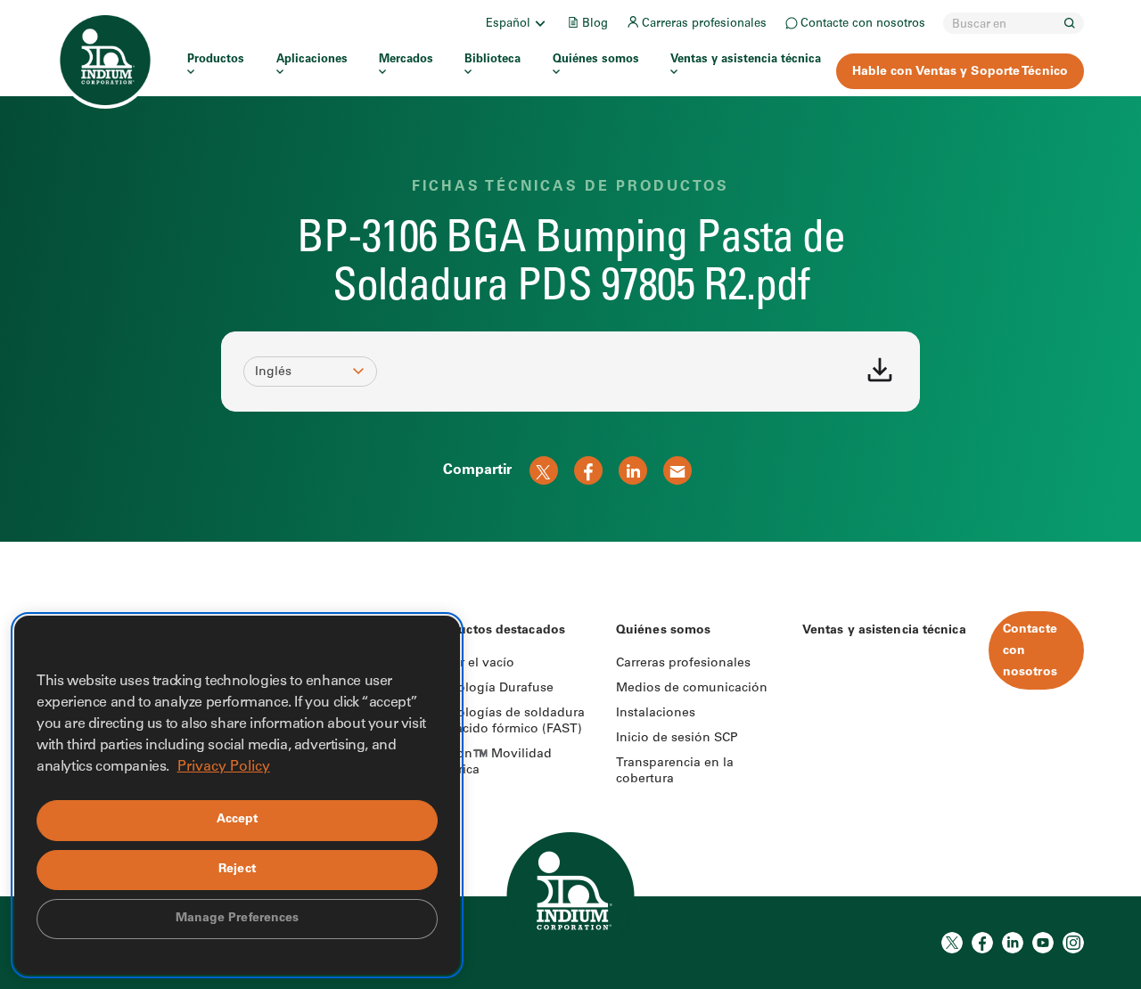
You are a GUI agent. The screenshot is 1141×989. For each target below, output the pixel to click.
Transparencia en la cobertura (675, 771)
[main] (570, 271)
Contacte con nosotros (862, 24)
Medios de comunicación (692, 688)
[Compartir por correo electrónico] (677, 470)
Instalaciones (655, 713)
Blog (595, 24)
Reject (237, 869)
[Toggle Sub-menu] (539, 23)
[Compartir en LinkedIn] (633, 470)
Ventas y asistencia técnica (745, 60)
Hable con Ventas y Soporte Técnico (960, 72)
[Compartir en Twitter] (543, 470)
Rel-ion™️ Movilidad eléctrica (491, 762)
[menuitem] (517, 23)
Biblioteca (492, 60)
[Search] (1069, 23)
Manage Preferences (238, 918)
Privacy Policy (223, 767)
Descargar (880, 370)
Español (508, 24)
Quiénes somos (596, 60)
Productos (215, 60)
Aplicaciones (312, 60)
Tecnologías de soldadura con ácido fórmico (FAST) (507, 721)
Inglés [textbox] (273, 372)
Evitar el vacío (472, 664)
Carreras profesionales (704, 24)
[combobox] (302, 372)
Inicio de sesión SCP (677, 738)
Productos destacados (497, 631)
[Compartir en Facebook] (588, 470)
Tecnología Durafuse (492, 688)
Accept (238, 819)
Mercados (406, 60)
